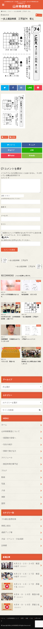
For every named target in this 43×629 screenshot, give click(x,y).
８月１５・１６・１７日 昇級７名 (26, 585)
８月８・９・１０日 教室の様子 (26, 595)
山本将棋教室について (10, 431)
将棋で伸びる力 (9, 451)
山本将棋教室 (22, 6)
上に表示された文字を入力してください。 (16, 240)
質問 (3, 503)
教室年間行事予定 (10, 464)
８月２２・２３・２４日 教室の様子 (26, 564)
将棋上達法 (6, 525)
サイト (3, 224)
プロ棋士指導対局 (8, 519)
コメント (5, 178)
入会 (3, 490)
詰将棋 (13, 137)
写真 (3, 484)
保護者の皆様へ (9, 438)
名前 (3, 207)
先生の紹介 (7, 444)
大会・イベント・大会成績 (12, 539)
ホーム (4, 425)
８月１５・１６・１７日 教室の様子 (26, 575)
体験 (3, 497)
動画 (3, 477)
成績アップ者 (6, 532)
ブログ (5, 137)
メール (4, 216)
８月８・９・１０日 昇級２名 (26, 605)
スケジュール (6, 457)
